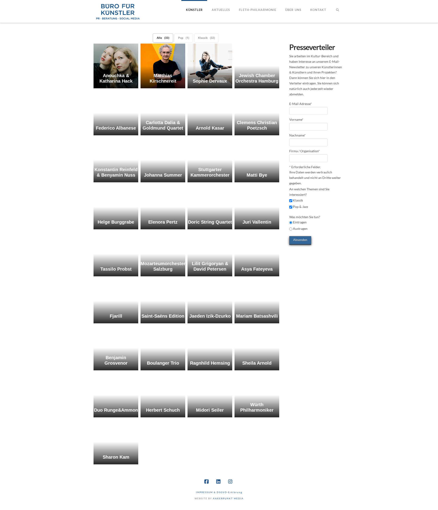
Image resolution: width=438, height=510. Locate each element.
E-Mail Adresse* (300, 104)
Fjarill (116, 316)
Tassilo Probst (116, 269)
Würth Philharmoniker (257, 407)
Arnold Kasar (210, 128)
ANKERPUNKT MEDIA (228, 498)
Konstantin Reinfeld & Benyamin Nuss (116, 172)
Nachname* (297, 135)
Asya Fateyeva (257, 269)
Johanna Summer (163, 175)
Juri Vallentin (256, 222)
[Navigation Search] (337, 11)
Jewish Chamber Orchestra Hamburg (256, 78)
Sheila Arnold (256, 363)
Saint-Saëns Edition (162, 316)
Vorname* (296, 119)
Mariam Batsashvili (257, 316)
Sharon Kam (116, 457)
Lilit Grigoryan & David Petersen (210, 266)
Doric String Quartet (210, 222)
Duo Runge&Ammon (116, 410)
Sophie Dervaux (210, 81)
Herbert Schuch (163, 410)
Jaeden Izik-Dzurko (210, 316)
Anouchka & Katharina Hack (116, 78)
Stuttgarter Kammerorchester (209, 172)
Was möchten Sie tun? (304, 223)
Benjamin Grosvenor (116, 360)
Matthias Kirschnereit (163, 78)
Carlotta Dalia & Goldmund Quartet (163, 125)
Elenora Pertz (162, 222)
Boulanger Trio (163, 363)
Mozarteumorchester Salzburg (163, 266)
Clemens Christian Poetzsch (257, 125)
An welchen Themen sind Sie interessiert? (309, 191)
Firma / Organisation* (304, 151)
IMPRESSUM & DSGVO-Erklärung (219, 492)
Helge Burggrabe (116, 222)
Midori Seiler (210, 410)
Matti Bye (257, 175)
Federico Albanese (116, 128)
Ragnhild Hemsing (210, 363)
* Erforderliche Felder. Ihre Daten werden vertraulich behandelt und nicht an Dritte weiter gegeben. (315, 175)
